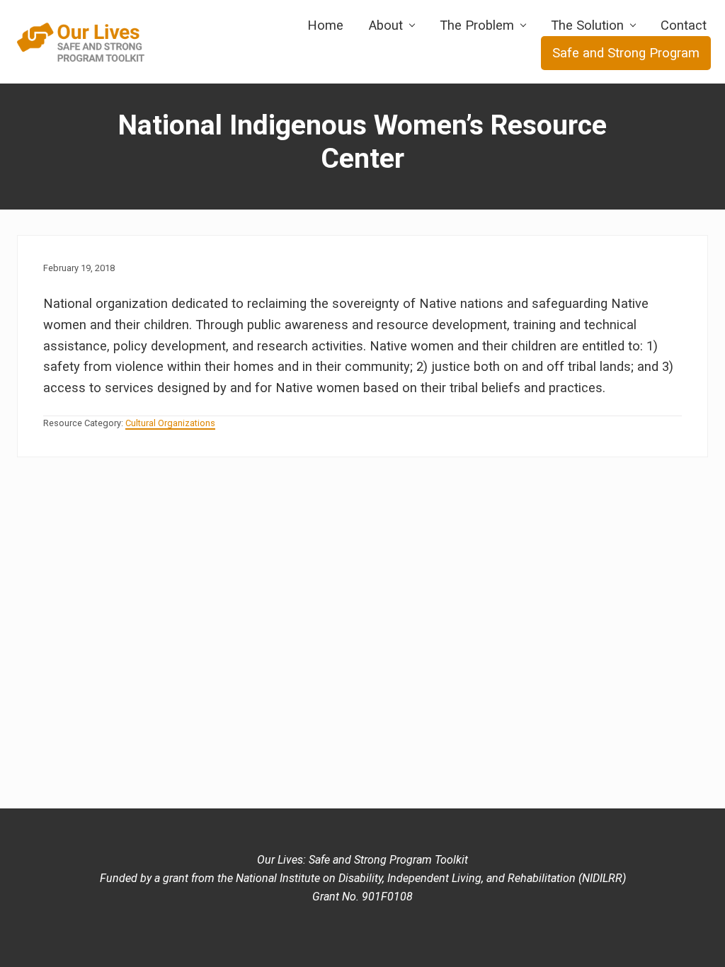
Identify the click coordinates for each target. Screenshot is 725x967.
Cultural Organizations (170, 423)
